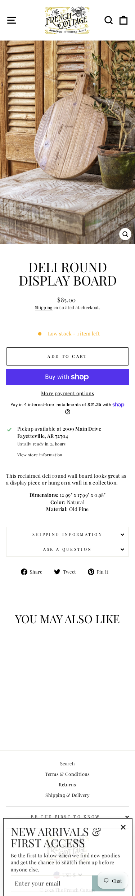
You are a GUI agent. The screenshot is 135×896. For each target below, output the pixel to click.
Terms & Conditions (67, 774)
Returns (67, 784)
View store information (40, 454)
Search (67, 763)
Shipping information (67, 534)
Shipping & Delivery (67, 795)
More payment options (67, 393)
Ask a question (67, 549)
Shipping (44, 307)
